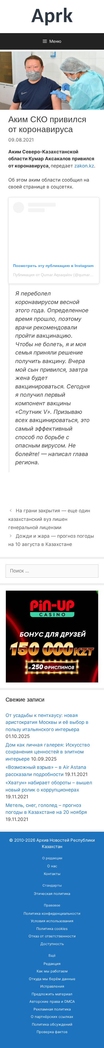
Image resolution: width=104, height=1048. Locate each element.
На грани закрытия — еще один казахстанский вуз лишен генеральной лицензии (49, 519)
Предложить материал (52, 994)
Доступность (52, 944)
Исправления (52, 986)
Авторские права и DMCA (52, 1001)
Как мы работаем (52, 971)
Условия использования (52, 921)
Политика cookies (52, 929)
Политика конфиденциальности (52, 913)
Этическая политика (52, 894)
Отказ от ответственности (52, 936)
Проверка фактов (52, 1032)
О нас (52, 866)
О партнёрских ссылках (52, 1017)
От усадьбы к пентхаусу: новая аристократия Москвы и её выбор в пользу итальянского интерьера (47, 722)
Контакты (52, 874)
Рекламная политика (52, 1009)
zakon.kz (84, 166)
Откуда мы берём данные (52, 979)
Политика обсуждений (52, 1024)
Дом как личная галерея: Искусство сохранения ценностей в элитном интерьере (48, 752)
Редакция (52, 964)
